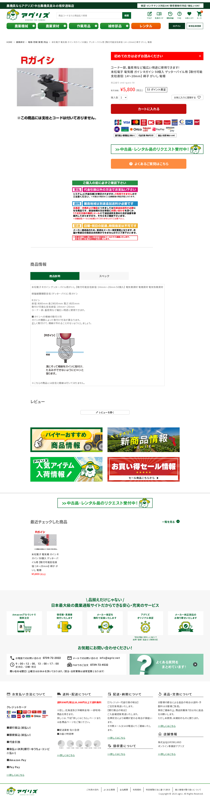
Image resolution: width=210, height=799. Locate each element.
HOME (9, 42)
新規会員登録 (195, 25)
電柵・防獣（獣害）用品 (38, 42)
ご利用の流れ (92, 789)
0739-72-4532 (99, 664)
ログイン (177, 25)
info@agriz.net (110, 658)
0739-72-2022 (52, 658)
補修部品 (115, 25)
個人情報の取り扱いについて (188, 789)
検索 (126, 15)
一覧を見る (168, 522)
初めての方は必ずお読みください (138, 56)
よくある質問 (109, 789)
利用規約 (137, 789)
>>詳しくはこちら (15, 774)
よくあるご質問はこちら (149, 163)
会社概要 (124, 789)
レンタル (146, 25)
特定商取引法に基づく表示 (158, 789)
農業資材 (52, 25)
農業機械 (21, 25)
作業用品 (84, 25)
